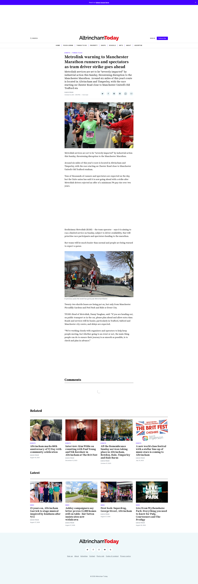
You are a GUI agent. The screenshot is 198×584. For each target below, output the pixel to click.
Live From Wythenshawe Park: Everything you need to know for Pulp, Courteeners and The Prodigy (151, 514)
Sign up (70, 556)
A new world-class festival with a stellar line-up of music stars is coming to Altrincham (151, 451)
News (32, 505)
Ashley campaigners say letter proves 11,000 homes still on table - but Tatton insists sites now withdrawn (80, 514)
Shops (103, 45)
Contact (92, 556)
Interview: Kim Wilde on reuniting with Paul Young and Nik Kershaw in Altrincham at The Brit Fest (81, 451)
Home (58, 45)
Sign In (152, 38)
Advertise (138, 45)
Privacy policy (125, 556)
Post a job (100, 556)
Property (94, 45)
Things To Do (77, 53)
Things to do (82, 45)
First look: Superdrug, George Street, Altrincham (116, 510)
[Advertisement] (99, 19)
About (128, 45)
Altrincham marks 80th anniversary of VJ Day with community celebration (45, 449)
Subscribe (162, 38)
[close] (195, 2)
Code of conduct (112, 556)
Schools (112, 45)
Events (67, 53)
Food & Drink (68, 45)
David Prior (69, 92)
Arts (121, 45)
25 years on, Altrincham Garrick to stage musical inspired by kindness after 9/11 (45, 512)
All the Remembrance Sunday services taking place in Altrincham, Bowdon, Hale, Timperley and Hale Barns (115, 452)
